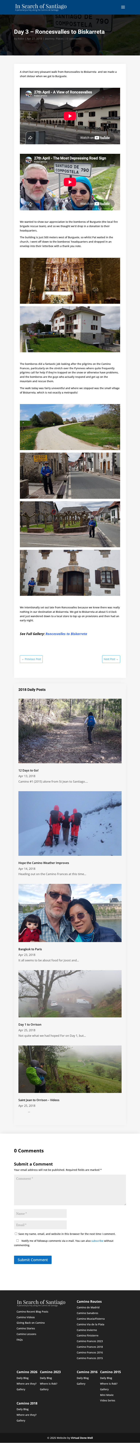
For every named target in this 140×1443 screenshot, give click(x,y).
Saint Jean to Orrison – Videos (38, 1100)
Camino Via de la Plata (90, 1324)
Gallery (21, 1389)
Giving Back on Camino (31, 1322)
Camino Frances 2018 (90, 1347)
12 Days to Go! (28, 770)
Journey (49, 38)
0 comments (74, 38)
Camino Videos (26, 1317)
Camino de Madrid (88, 1307)
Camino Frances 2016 (90, 1352)
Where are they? (26, 1383)
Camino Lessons (26, 1334)
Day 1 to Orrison (29, 1025)
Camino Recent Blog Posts (32, 1311)
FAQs (20, 1339)
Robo (21, 38)
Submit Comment (33, 1259)
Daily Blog (23, 1378)
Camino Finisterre (87, 1335)
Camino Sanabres (87, 1313)
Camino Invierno (87, 1330)
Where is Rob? (48, 1383)
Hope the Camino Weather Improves (43, 863)
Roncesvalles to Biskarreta (66, 634)
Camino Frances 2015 (90, 1358)
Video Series (107, 1400)
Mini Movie (107, 1395)
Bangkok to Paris (30, 949)
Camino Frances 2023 (90, 1341)
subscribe (97, 1241)
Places (60, 38)
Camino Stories (26, 1328)
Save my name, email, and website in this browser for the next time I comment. (67, 1234)
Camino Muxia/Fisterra (91, 1318)
